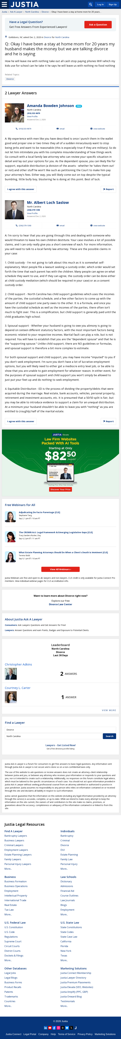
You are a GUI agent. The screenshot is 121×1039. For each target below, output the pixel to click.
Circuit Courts (12, 946)
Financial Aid (67, 890)
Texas (63, 955)
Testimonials (67, 1001)
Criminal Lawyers (13, 845)
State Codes (67, 932)
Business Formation (15, 881)
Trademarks (11, 996)
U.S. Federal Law (15, 922)
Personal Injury (68, 864)
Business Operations (16, 886)
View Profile (32, 116)
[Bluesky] (67, 1028)
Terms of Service (66, 1034)
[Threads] (62, 1028)
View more (109, 710)
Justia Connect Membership (75, 973)
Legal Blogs (10, 977)
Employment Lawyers (16, 850)
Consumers (11, 625)
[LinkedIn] (45, 1028)
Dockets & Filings (13, 955)
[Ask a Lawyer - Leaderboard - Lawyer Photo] (11, 674)
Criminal (65, 840)
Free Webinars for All (20, 505)
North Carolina (32, 12)
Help (53, 1034)
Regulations (11, 936)
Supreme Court (12, 941)
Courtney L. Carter (18, 688)
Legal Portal (29, 1034)
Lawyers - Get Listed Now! (61, 745)
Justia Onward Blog (71, 996)
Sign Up (113, 4)
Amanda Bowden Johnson (50, 105)
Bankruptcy (66, 835)
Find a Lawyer (15, 723)
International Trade (15, 900)
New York (65, 950)
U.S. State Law (69, 922)
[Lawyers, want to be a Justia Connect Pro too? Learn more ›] (78, 105)
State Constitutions (71, 927)
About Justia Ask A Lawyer (23, 619)
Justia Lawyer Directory (73, 977)
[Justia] (25, 4)
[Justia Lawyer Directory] (75, 1028)
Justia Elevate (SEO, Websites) (76, 987)
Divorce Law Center (60, 604)
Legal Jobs (10, 973)
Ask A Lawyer (16, 12)
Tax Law (9, 909)
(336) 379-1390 (33, 210)
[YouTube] (50, 1028)
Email (62, 128)
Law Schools (68, 877)
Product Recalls (12, 987)
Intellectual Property (15, 895)
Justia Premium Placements (75, 982)
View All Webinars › (60, 569)
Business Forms (13, 982)
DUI (62, 850)
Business (10, 877)
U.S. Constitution (13, 927)
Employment (11, 890)
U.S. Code (9, 932)
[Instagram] (58, 1028)
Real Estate (10, 905)
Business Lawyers (14, 840)
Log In (100, 4)
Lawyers (9, 630)
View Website (99, 128)
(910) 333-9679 (33, 113)
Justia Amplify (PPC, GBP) (74, 991)
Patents (8, 991)
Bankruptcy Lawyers (15, 835)
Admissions (66, 886)
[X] (71, 1028)
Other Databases (15, 968)
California (65, 941)
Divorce (45, 12)
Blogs (63, 905)
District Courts (12, 950)
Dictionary (66, 881)
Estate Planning (69, 854)
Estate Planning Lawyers (18, 854)
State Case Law (68, 936)
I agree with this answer (20, 189)
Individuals (67, 831)
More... (8, 868)
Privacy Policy (85, 1034)
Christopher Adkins (18, 664)
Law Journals (67, 900)
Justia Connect (13, 1034)
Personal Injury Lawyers (17, 864)
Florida (64, 946)
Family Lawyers (12, 859)
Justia (4, 12)
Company (43, 1034)
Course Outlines (69, 895)
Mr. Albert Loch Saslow (48, 202)
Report (109, 189)
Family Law (66, 859)
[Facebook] (54, 1028)
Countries (9, 1001)
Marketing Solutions (73, 968)
